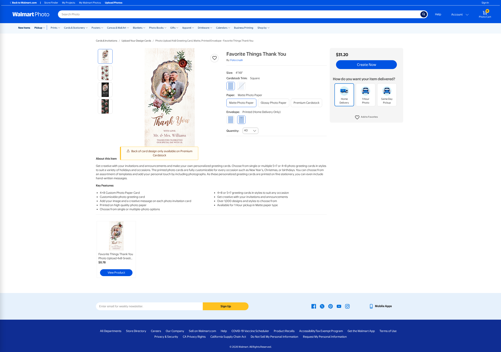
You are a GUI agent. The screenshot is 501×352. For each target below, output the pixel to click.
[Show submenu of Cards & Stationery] (87, 27)
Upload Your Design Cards (136, 40)
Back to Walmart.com (24, 2)
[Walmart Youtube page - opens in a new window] (339, 306)
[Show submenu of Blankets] (144, 27)
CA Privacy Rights (194, 336)
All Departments (110, 331)
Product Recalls (284, 331)
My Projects (68, 2)
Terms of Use (387, 331)
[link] (116, 249)
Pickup (38, 27)
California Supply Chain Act (228, 336)
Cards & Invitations (106, 40)
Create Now (366, 65)
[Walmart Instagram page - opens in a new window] (347, 306)
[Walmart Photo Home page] (31, 14)
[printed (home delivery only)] (241, 120)
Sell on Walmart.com (202, 331)
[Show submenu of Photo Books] (165, 27)
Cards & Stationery (74, 27)
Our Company (175, 331)
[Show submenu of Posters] (102, 27)
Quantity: (232, 131)
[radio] (105, 56)
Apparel (186, 27)
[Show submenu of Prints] (59, 27)
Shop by (262, 27)
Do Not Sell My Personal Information (274, 336)
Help (438, 14)
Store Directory (136, 331)
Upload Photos (113, 2)
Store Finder (51, 2)
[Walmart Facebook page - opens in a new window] (313, 306)
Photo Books (156, 27)
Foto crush (236, 60)
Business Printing (243, 27)
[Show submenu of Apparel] (193, 27)
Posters (96, 27)
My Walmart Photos (90, 2)
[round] (241, 86)
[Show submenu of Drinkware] (211, 27)
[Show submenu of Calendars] (229, 27)
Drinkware (203, 27)
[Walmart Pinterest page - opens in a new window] (330, 306)
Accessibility (307, 331)
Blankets (137, 27)
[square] (230, 86)
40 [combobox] (246, 130)
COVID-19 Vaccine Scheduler (250, 331)
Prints (54, 27)
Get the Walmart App (361, 331)
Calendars (221, 27)
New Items (24, 27)
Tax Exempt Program (329, 331)
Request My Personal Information (325, 336)
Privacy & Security (166, 336)
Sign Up (226, 306)
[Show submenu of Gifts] (177, 27)
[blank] (230, 120)
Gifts (173, 27)
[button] (366, 117)
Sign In (485, 2)
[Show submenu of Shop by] (268, 27)
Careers (156, 331)
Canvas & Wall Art (116, 27)
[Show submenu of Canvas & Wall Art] (128, 27)
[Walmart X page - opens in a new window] (322, 306)
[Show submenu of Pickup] (45, 27)
